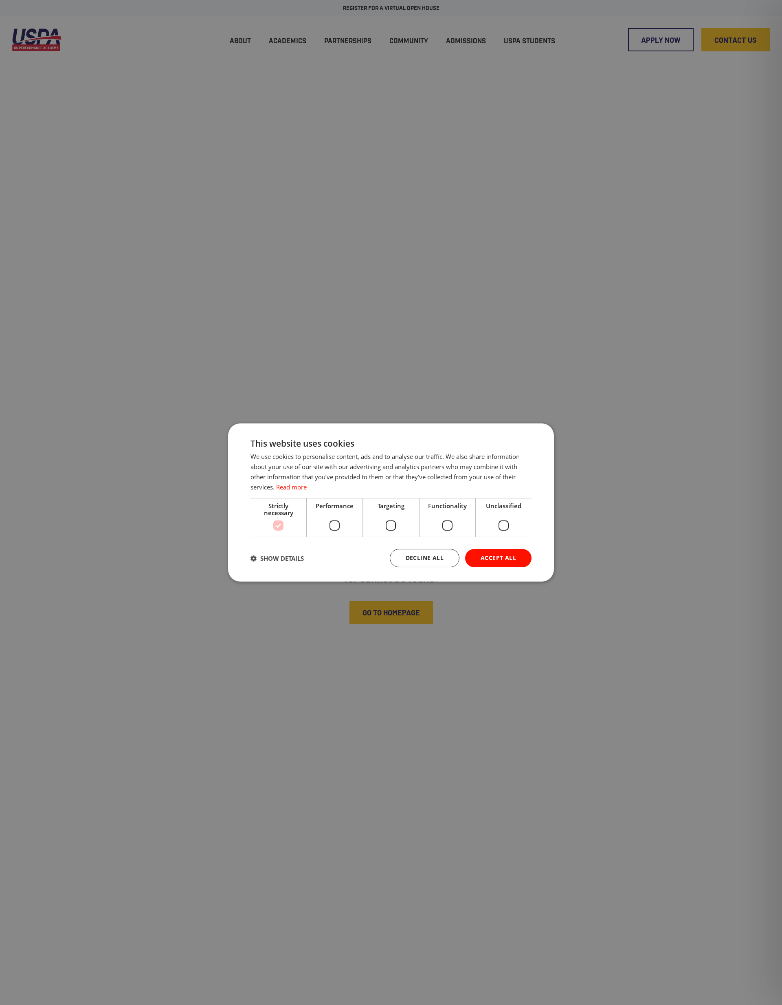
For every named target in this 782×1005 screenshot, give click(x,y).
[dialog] (391, 502)
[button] (277, 558)
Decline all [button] (425, 558)
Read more (291, 487)
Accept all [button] (498, 558)
